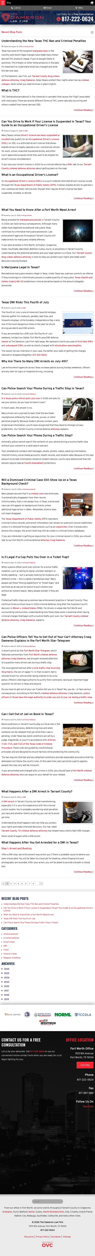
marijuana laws (40, 51)
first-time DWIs (85, 341)
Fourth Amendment (34, 463)
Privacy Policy (42, 1237)
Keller (31, 1212)
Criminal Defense (29, 394)
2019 (5, 999)
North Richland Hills (53, 1212)
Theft (6, 950)
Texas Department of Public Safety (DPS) (35, 185)
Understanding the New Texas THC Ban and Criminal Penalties (31, 904)
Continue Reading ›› (84, 110)
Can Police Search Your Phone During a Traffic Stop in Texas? (30, 923)
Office (80, 8)
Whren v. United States (24, 608)
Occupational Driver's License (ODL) (23, 181)
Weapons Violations (12, 958)
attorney (14, 80)
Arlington (7, 1212)
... (37, 884)
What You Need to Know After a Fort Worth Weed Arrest (28, 915)
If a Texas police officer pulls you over (20, 398)
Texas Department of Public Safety (23, 519)
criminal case (37, 493)
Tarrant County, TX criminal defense (19, 830)
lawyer (4, 341)
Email (48, 8)
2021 (5, 991)
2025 (5, 973)
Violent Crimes (10, 954)
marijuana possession (30, 220)
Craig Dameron (27, 80)
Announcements (29, 489)
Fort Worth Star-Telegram (37, 650)
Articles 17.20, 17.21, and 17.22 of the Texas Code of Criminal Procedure (28, 744)
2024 (5, 978)
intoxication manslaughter (68, 345)
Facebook (88, 1106)
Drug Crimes (29, 47)
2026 (5, 969)
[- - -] (2, 2)
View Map (85, 1065)
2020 (5, 995)
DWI (25, 131)
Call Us (17, 8)
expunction (61, 527)
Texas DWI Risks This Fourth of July (19, 919)
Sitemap (67, 1237)
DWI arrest (8, 801)
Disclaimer (56, 1237)
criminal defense (49, 693)
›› (41, 884)
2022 (5, 986)
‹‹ (3, 884)
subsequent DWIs (14, 345)
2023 (5, 982)
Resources (29, 1237)
